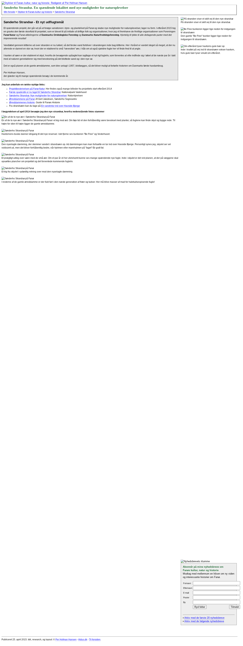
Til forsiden (94, 639)
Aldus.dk (82, 639)
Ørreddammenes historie (22, 102)
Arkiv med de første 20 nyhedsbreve (204, 618)
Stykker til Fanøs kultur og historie (35, 12)
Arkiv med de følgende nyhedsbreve (204, 621)
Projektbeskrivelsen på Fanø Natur (27, 89)
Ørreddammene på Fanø (22, 99)
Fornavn (187, 583)
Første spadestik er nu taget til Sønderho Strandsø (35, 92)
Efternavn (187, 588)
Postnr (186, 597)
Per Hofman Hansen (66, 639)
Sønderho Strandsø (65, 12)
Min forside (9, 12)
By (184, 602)
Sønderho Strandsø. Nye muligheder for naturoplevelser (38, 95)
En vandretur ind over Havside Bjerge (60, 106)
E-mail (186, 593)
